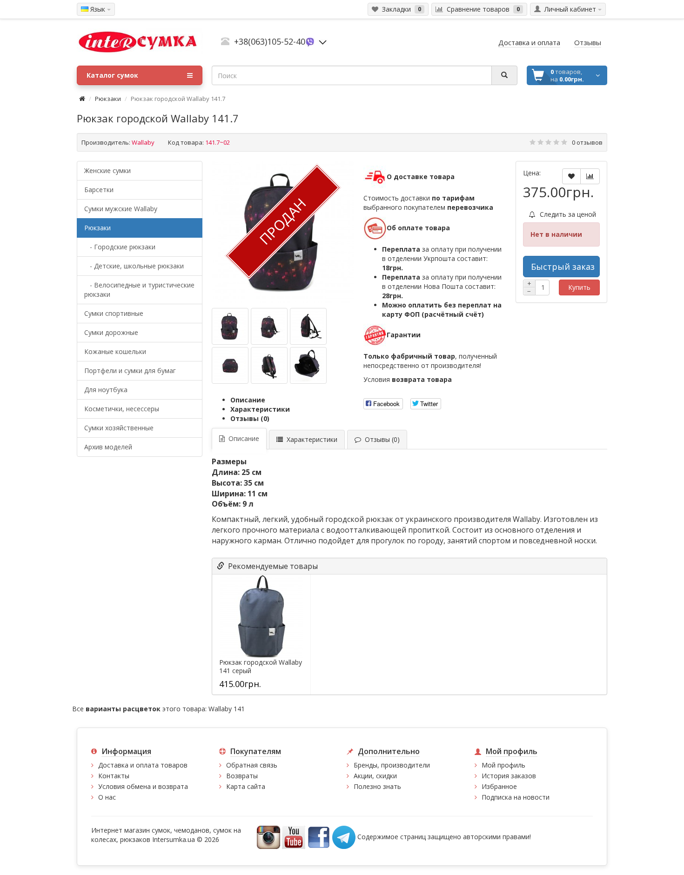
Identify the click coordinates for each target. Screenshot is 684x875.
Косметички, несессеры (121, 408)
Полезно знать (377, 786)
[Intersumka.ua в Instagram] (268, 836)
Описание (247, 399)
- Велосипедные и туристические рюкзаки (139, 290)
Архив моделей (108, 446)
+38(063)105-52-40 (269, 41)
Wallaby (143, 142)
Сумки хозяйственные (119, 427)
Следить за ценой (567, 214)
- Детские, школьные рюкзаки (134, 265)
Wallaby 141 (226, 708)
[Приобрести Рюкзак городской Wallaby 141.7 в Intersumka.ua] (230, 326)
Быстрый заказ (563, 266)
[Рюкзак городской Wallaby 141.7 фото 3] (230, 365)
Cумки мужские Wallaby (120, 208)
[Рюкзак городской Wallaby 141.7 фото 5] (308, 365)
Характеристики (260, 409)
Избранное (499, 786)
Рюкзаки (108, 98)
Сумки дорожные (111, 332)
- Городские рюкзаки (119, 246)
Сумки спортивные (113, 313)
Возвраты (242, 775)
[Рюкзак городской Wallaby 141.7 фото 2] (308, 326)
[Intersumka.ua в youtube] (293, 836)
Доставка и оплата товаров (143, 765)
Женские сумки (107, 170)
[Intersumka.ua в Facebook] (318, 836)
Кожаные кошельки (115, 351)
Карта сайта (245, 786)
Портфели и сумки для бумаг (130, 370)
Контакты (113, 775)
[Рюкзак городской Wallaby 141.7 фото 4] (269, 365)
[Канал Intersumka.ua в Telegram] (343, 836)
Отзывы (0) (249, 418)
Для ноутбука (105, 389)
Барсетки (99, 189)
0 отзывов (587, 142)
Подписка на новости (516, 797)
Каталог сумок (112, 75)
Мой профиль (503, 765)
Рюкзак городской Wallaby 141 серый (260, 666)
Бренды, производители (392, 765)
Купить (579, 287)
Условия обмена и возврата (143, 786)
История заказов (509, 775)
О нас (107, 797)
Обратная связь (251, 765)
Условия (407, 379)
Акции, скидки (375, 775)
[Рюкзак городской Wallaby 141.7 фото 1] (269, 326)
